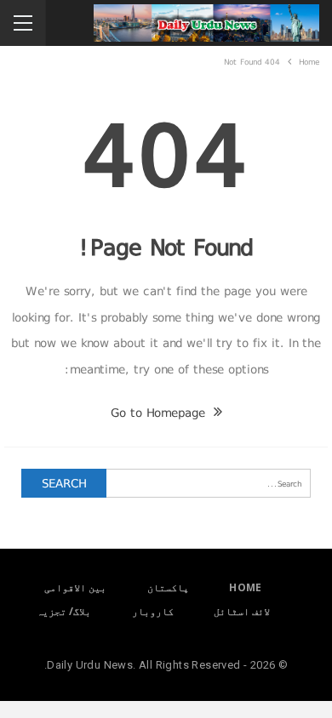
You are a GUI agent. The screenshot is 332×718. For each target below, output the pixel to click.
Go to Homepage (160, 412)
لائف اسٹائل (242, 611)
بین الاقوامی (75, 587)
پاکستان (168, 587)
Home (245, 587)
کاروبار (153, 611)
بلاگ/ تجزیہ (64, 611)
